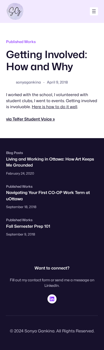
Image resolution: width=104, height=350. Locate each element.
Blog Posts (14, 153)
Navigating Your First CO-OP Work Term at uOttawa (48, 195)
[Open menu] (94, 11)
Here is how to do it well (54, 106)
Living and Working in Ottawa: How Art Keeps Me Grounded (50, 162)
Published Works (21, 42)
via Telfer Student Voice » (30, 119)
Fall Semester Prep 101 (28, 226)
